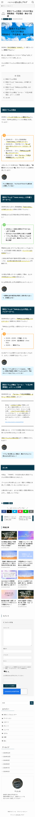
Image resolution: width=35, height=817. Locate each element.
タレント (6, 19)
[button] (3, 511)
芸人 (5, 741)
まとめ (8, 97)
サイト (5, 661)
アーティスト (7, 718)
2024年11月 (6, 753)
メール (5, 655)
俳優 (10, 19)
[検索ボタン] (33, 2)
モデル (6, 733)
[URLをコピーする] (31, 511)
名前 (5, 648)
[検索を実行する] (32, 703)
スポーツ (6, 722)
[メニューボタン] (2, 2)
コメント (6, 627)
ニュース (6, 729)
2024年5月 (6, 771)
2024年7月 (6, 768)
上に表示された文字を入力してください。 (14, 675)
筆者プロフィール (12, 811)
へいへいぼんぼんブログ (17, 2)
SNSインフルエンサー (10, 714)
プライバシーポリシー (22, 811)
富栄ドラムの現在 (11, 79)
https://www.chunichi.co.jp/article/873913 (14, 422)
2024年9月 (6, 760)
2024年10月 (6, 756)
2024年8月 (6, 764)
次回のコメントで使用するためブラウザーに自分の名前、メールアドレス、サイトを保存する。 (18, 667)
